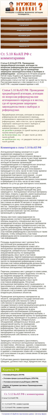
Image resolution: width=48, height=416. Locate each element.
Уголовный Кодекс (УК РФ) (13, 375)
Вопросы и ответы (24, 30)
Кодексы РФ (24, 46)
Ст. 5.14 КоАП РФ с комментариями (15, 407)
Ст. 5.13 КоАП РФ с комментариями (15, 404)
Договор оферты (40, 414)
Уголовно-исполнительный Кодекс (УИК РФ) (20, 382)
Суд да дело (24, 25)
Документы (24, 41)
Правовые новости (24, 20)
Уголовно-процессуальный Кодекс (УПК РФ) (20, 378)
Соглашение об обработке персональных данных (18, 414)
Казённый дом (24, 35)
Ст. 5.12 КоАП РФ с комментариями (24, 394)
